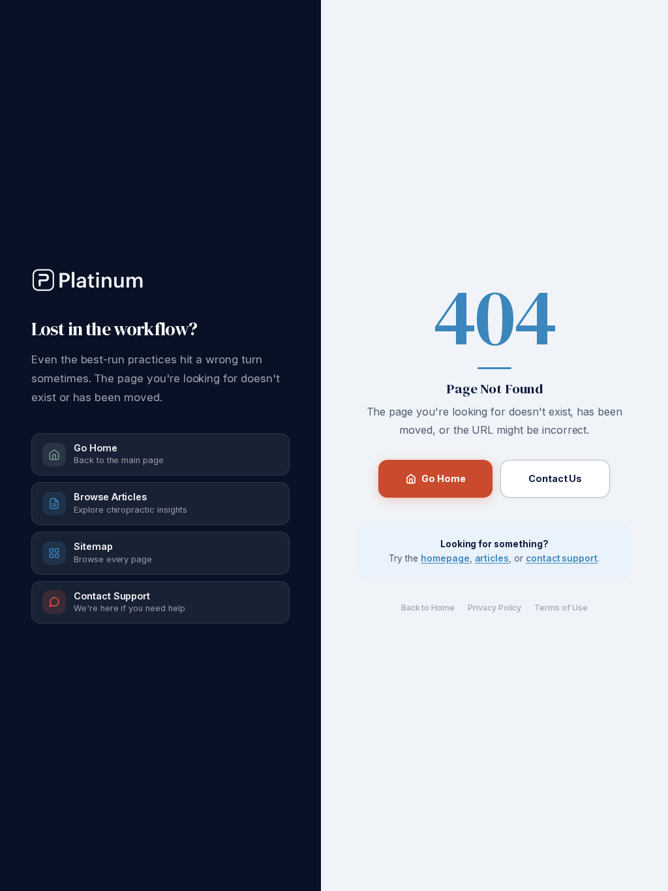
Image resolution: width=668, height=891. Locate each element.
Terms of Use (560, 607)
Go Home (443, 478)
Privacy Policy (494, 607)
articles (492, 558)
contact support (562, 558)
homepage (445, 558)
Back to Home (428, 607)
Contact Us (555, 478)
